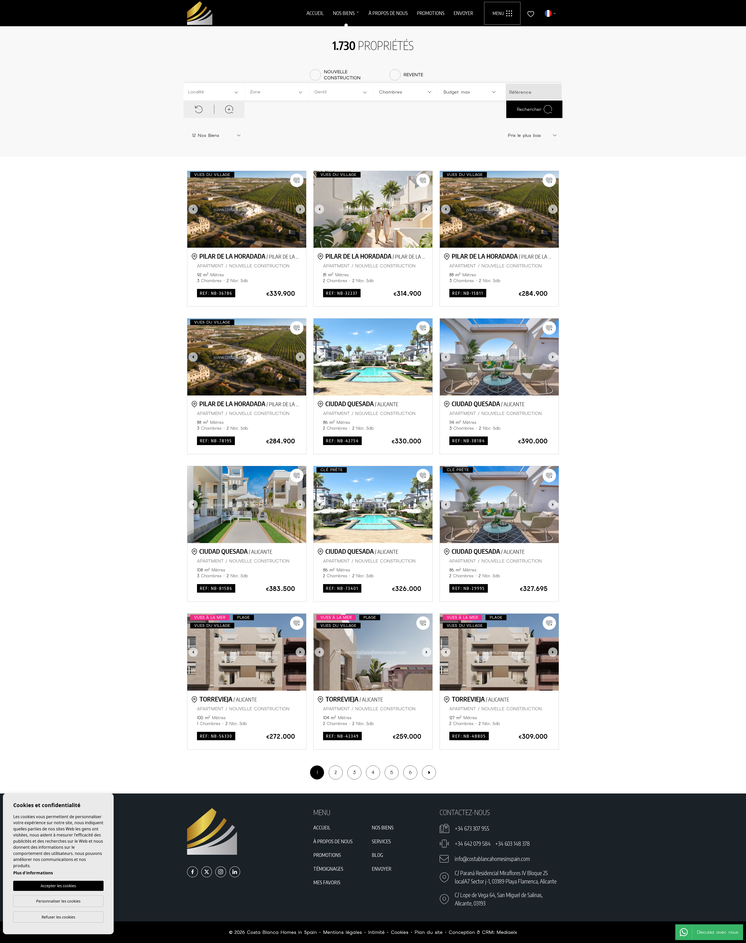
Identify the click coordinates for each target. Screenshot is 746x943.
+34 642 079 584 (473, 843)
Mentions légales (342, 932)
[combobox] (213, 92)
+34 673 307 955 (472, 828)
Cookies (399, 932)
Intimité (376, 932)
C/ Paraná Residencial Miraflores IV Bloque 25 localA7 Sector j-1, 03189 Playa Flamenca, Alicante (506, 877)
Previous (193, 209)
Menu (498, 13)
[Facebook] (192, 871)
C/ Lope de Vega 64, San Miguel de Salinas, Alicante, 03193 (499, 899)
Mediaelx (507, 932)
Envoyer (463, 13)
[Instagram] (220, 871)
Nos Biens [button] (344, 13)
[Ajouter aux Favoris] (296, 180)
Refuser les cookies (58, 917)
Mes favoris (326, 882)
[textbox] (215, 91)
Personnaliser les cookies (58, 901)
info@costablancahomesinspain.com (492, 858)
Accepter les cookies (58, 885)
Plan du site (429, 932)
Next (300, 209)
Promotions (430, 13)
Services (381, 841)
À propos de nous (388, 13)
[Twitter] (206, 871)
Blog (377, 855)
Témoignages (328, 869)
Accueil (315, 13)
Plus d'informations (33, 873)
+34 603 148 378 (512, 843)
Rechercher (529, 109)
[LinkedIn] (234, 871)
